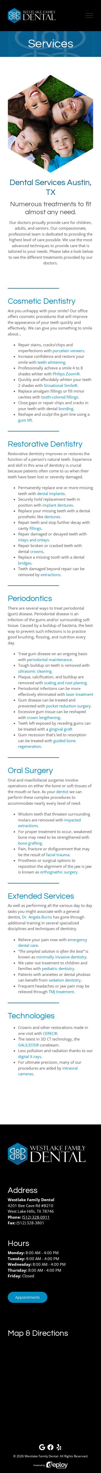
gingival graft (60, 729)
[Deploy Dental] (57, 1465)
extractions (50, 574)
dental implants (51, 493)
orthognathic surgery (58, 871)
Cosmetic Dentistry (41, 301)
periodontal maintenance (49, 659)
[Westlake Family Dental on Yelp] (59, 1448)
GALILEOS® (28, 1044)
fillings (35, 528)
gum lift (25, 420)
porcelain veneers (68, 350)
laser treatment (79, 694)
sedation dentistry (65, 980)
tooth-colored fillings (59, 397)
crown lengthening (43, 717)
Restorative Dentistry (45, 444)
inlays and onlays (33, 539)
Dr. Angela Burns (37, 917)
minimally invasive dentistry (61, 956)
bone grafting (30, 843)
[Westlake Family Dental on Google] (42, 1448)
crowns (36, 551)
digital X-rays (29, 1056)
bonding (66, 408)
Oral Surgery (30, 770)
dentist (62, 791)
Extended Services (41, 896)
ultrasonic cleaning (35, 671)
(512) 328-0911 (36, 1217)
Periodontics (30, 598)
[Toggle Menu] (89, 15)
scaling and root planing (65, 682)
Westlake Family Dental (41, 1456)
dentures (52, 516)
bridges (24, 563)
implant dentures (57, 505)
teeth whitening (51, 362)
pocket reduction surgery (68, 705)
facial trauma (57, 854)
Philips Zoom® (66, 373)
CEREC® (50, 1033)
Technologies (31, 1016)
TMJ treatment (61, 991)
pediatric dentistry (58, 968)
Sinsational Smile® (60, 385)
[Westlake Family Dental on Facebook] (50, 1448)
